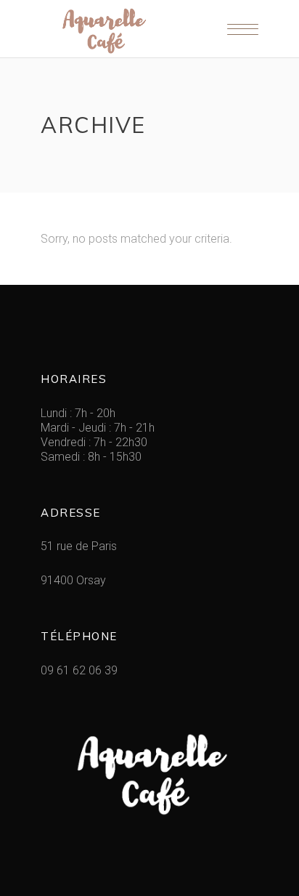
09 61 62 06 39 (79, 670)
